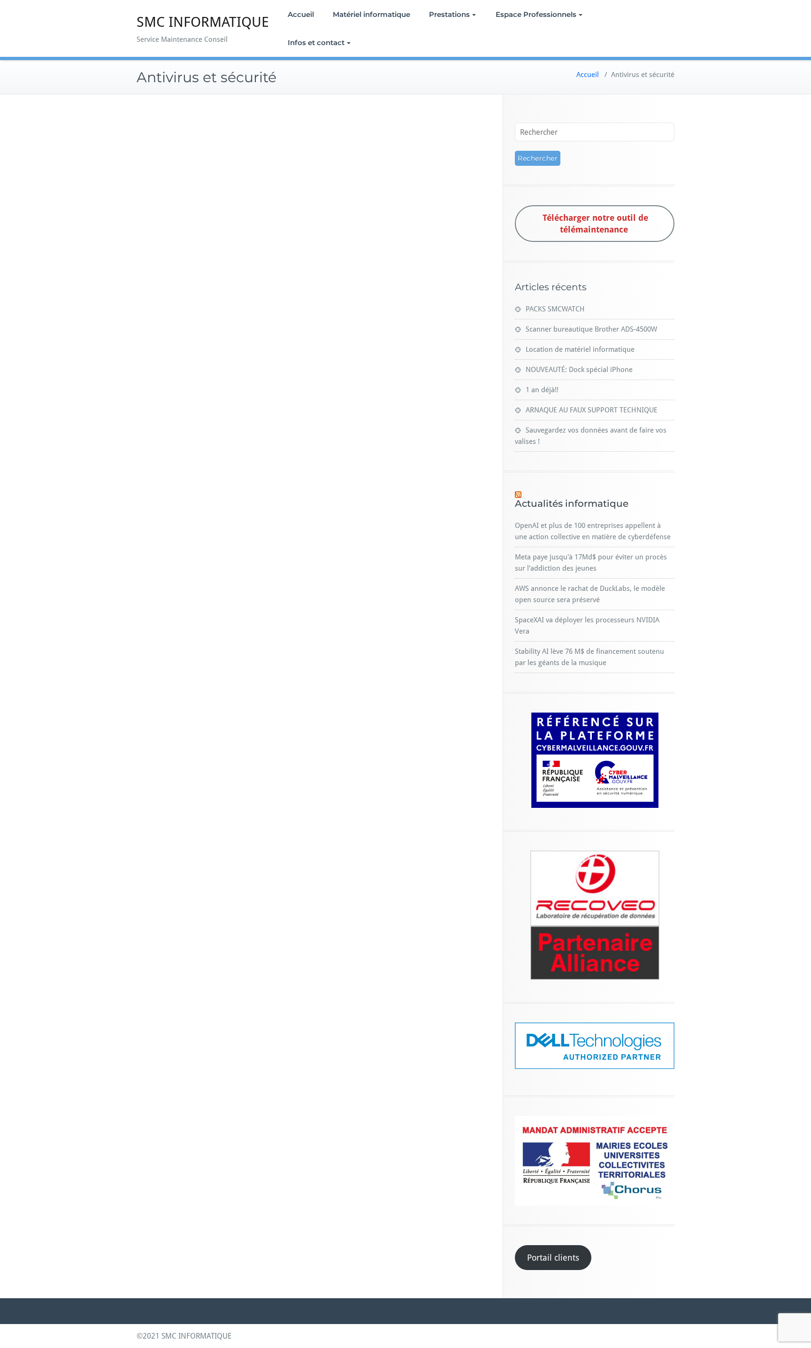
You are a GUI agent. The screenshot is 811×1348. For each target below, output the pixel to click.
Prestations (449, 14)
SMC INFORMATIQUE (203, 22)
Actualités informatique (571, 503)
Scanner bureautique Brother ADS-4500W (591, 329)
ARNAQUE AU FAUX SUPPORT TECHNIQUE (592, 410)
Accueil (301, 14)
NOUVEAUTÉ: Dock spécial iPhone (579, 369)
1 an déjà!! (542, 390)
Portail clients (553, 1258)
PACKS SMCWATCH (555, 309)
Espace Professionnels (536, 14)
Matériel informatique (371, 14)
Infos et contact (316, 42)
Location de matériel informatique (580, 349)
